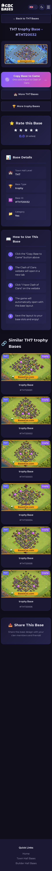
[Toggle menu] (48, 7)
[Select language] (33, 7)
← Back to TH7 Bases (26, 18)
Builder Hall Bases (26, 863)
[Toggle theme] (42, 7)
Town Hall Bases (26, 858)
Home (26, 853)
